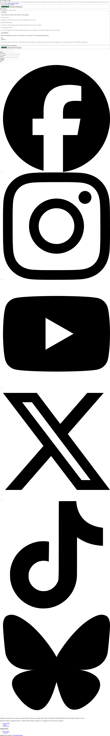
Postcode (2, 58)
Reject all (19, 47)
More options (19, 6)
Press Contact (6, 731)
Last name (2, 55)
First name (3, 53)
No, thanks (12, 6)
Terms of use (6, 726)
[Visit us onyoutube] (56, 387)
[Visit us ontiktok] (56, 608)
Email (1, 56)
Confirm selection (11, 47)
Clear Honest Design (18, 735)
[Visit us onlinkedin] (5, 500)
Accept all (4, 47)
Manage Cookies (4, 728)
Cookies (5, 724)
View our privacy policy (13, 3)
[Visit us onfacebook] (56, 171)
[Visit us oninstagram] (56, 279)
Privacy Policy (6, 723)
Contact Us (5, 732)
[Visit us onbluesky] (56, 715)
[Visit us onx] (56, 494)
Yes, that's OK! (5, 6)
